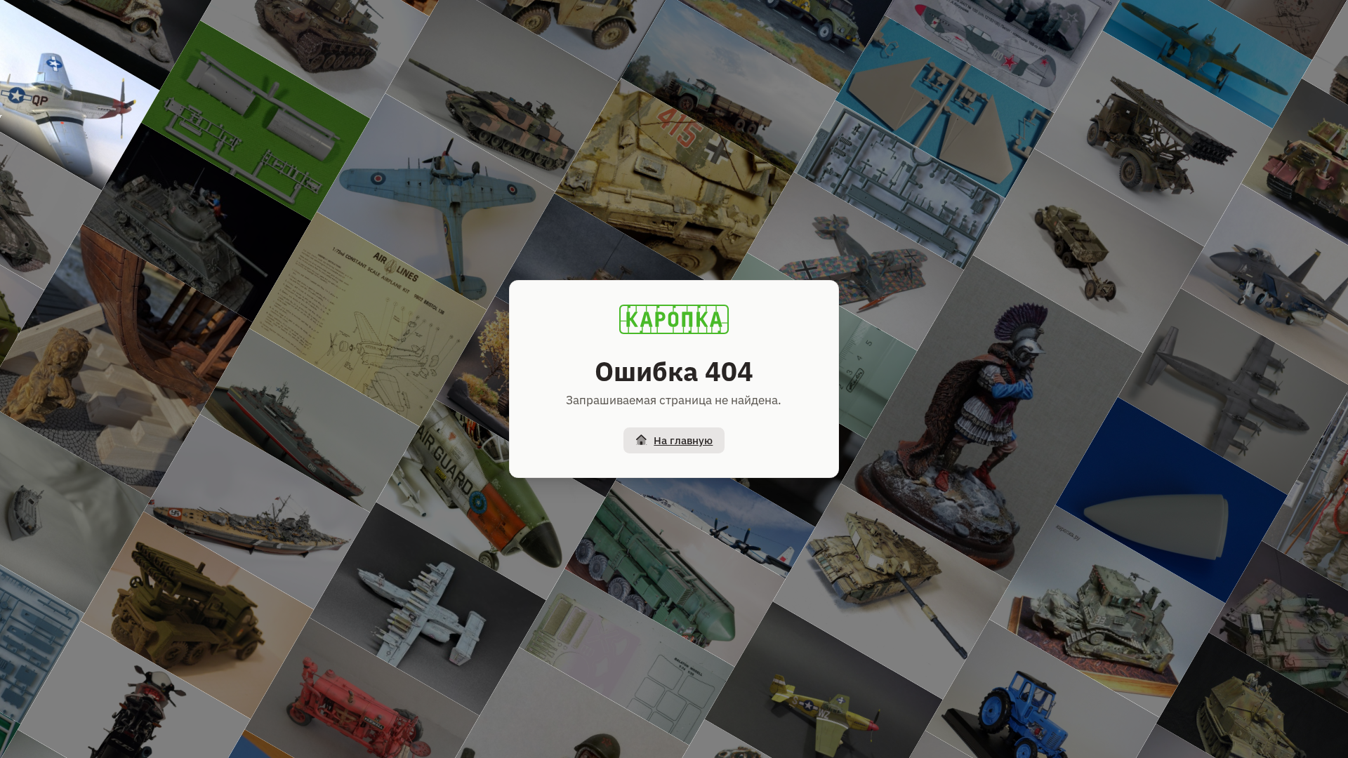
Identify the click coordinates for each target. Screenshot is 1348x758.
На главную (683, 440)
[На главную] (674, 319)
